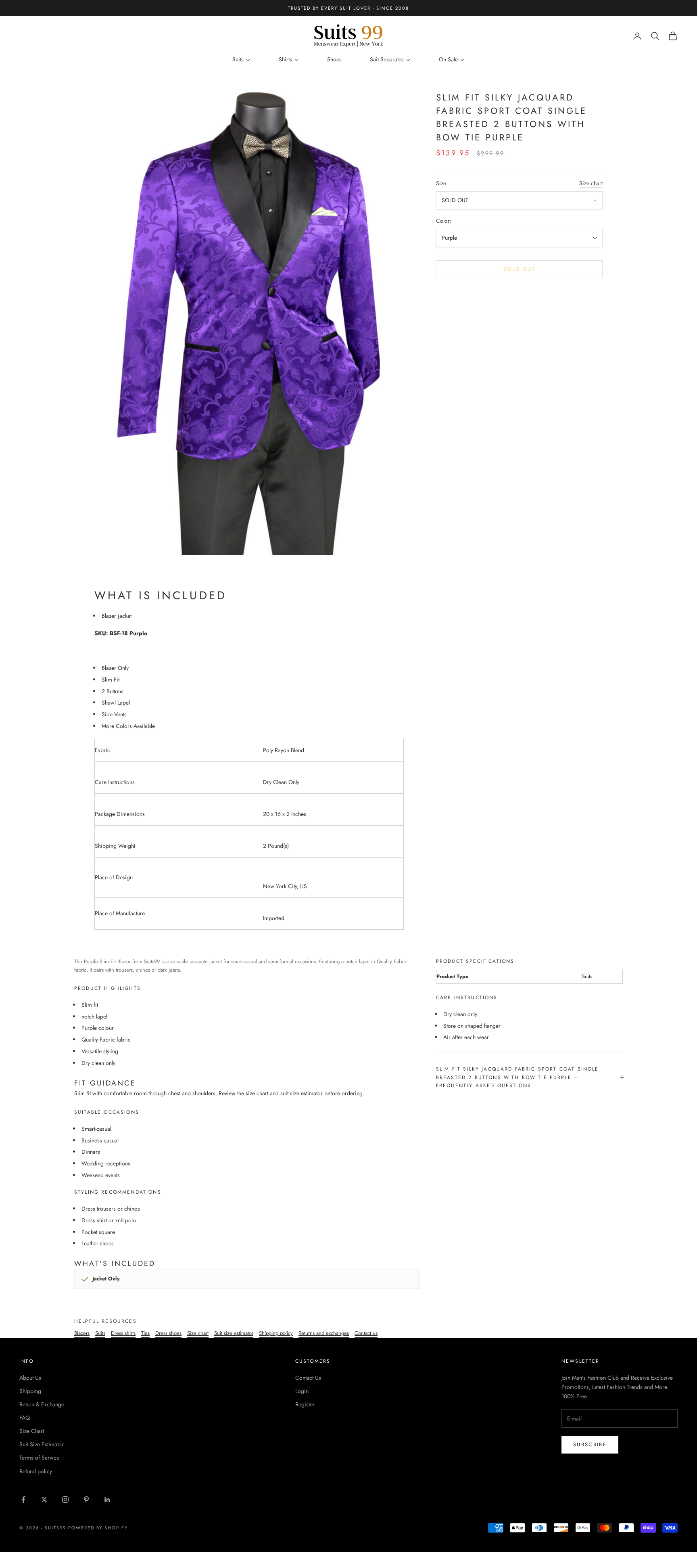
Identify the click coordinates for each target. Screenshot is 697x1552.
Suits (100, 1333)
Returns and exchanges (323, 1333)
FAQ (24, 1418)
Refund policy (35, 1471)
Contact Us (308, 1378)
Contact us (366, 1333)
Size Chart (31, 1431)
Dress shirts (123, 1333)
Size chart (591, 183)
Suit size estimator (233, 1333)
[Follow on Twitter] (44, 1500)
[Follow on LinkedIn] (107, 1500)
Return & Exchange (41, 1404)
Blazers (82, 1333)
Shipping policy (276, 1333)
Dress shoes (168, 1333)
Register (305, 1404)
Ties (145, 1333)
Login (302, 1391)
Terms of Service (39, 1458)
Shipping (30, 1391)
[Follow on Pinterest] (86, 1500)
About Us (30, 1378)
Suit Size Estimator (41, 1444)
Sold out (519, 269)
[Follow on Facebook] (23, 1500)
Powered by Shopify (98, 1528)
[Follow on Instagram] (65, 1500)
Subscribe (590, 1444)
